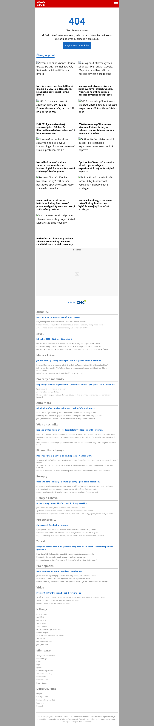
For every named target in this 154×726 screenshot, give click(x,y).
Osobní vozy (41, 620)
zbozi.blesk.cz (41, 626)
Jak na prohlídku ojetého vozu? (48, 629)
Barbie (38, 661)
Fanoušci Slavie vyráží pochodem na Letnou (53, 603)
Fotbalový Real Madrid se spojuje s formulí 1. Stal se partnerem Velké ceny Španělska (69, 416)
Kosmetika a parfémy (44, 670)
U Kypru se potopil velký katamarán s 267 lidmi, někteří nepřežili (61, 321)
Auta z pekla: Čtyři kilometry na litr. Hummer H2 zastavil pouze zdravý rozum (66, 412)
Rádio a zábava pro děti (45, 700)
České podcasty (42, 697)
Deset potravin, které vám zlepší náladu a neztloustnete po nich (61, 557)
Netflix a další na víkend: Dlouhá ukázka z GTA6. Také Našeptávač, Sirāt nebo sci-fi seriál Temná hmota (54, 90)
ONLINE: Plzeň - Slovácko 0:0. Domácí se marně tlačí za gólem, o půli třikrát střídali (68, 343)
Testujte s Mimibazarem (45, 655)
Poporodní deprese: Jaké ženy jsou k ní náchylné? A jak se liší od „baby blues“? (66, 560)
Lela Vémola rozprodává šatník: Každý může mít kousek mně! (60, 373)
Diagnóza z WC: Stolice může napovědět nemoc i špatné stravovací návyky (65, 554)
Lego (38, 664)
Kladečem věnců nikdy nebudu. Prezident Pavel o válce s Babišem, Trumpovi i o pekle (69, 325)
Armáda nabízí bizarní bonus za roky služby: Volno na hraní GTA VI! (62, 328)
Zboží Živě (40, 617)
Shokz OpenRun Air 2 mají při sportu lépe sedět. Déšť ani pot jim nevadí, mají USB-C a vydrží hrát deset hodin (76, 443)
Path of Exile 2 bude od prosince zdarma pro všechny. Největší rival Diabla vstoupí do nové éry (54, 241)
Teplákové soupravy (44, 674)
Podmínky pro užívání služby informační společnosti (68, 719)
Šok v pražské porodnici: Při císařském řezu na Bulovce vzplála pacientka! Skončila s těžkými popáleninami (72, 369)
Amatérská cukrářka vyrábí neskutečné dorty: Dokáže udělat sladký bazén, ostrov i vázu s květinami (75, 486)
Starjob (39, 694)
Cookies (71, 722)
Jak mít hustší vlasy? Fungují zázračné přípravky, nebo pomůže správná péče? (66, 575)
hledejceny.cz (41, 614)
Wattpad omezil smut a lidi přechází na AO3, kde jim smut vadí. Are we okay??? (67, 532)
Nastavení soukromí (84, 722)
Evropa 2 (39, 706)
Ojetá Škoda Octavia (44, 641)
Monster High (41, 658)
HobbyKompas (42, 632)
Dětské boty (41, 677)
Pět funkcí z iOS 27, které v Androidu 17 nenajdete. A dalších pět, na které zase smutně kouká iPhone (75, 434)
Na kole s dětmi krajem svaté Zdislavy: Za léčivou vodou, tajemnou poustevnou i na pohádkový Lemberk (73, 396)
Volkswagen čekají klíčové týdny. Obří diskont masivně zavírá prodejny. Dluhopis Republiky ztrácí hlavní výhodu (76, 461)
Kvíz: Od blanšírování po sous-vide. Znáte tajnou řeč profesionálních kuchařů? (66, 489)
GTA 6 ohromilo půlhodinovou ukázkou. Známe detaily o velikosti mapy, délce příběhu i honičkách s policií (96, 128)
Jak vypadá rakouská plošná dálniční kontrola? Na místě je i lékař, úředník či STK (67, 419)
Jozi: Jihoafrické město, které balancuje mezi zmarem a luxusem (60, 508)
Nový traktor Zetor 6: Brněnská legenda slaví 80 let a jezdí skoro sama (63, 579)
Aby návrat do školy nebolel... (48, 392)
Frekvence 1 (41, 703)
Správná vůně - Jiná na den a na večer (51, 389)
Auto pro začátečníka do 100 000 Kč (50, 635)
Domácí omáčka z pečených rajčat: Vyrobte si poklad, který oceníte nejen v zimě (67, 492)
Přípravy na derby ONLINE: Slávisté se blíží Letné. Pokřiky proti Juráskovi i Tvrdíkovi (68, 346)
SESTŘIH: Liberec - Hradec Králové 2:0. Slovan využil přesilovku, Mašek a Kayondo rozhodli (71, 597)
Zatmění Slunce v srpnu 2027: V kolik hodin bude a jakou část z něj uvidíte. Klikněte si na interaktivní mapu (75, 438)
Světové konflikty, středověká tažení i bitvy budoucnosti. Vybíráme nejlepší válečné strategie (95, 205)
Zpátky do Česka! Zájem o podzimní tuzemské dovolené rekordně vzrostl (64, 511)
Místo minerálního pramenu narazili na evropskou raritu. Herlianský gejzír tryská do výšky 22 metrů (74, 514)
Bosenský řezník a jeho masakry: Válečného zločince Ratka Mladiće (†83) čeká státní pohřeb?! (72, 365)
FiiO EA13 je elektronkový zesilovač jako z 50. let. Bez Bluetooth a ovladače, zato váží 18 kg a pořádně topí (55, 128)
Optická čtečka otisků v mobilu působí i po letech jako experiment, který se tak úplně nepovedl (96, 166)
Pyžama (39, 667)
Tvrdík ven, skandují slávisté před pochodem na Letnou (58, 600)
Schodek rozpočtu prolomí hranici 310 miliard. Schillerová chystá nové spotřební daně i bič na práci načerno (74, 466)
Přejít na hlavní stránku (77, 45)
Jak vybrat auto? (42, 645)
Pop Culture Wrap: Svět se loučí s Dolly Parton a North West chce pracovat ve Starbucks (70, 535)
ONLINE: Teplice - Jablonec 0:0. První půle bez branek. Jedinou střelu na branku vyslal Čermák (72, 349)
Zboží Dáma (41, 623)
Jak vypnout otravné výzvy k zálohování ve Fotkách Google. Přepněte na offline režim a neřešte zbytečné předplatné (96, 90)
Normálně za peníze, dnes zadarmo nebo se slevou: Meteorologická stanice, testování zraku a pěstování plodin (55, 166)
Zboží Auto (40, 638)
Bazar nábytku (42, 683)
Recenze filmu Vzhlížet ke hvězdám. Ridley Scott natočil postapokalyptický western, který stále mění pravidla (55, 205)
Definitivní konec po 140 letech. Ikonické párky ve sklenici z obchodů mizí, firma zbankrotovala (73, 470)
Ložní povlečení (42, 680)
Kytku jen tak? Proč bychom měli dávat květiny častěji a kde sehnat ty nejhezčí (66, 529)
